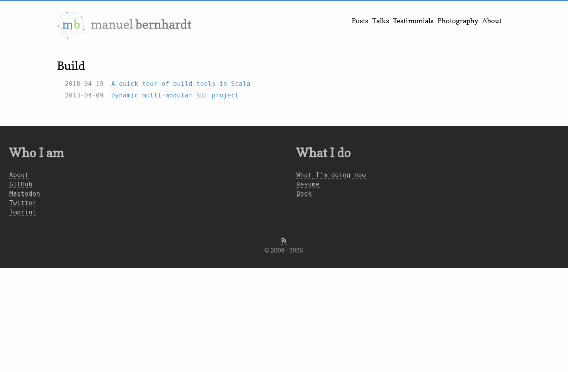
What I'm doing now (331, 175)
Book (304, 193)
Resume (308, 184)
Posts (360, 21)
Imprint (22, 212)
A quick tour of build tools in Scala (180, 83)
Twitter (22, 202)
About (492, 21)
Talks (380, 21)
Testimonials (413, 21)
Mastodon (24, 193)
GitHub (20, 184)
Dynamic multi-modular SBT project (175, 95)
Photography (457, 21)
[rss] (284, 241)
